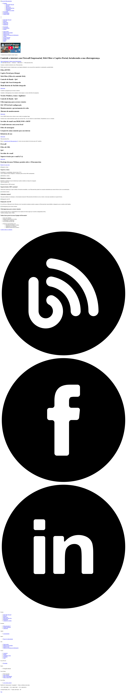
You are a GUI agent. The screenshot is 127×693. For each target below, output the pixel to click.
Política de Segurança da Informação (10, 35)
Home (4, 41)
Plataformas (8, 9)
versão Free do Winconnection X (11, 141)
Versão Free (5, 23)
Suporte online (6, 14)
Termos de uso (6, 33)
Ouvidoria (5, 656)
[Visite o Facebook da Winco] (63, 482)
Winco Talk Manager (7, 676)
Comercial (5, 653)
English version (6, 38)
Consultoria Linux (7, 655)
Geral (4, 658)
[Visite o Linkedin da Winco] (63, 609)
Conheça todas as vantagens (6, 229)
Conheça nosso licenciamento (15, 61)
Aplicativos (5, 628)
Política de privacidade (8, 32)
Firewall (7, 5)
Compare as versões (10, 10)
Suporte (4, 29)
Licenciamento (6, 12)
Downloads (5, 11)
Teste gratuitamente (5, 61)
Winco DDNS (6, 675)
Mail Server (8, 6)
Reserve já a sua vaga (5, 164)
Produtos (5, 3)
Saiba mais (3, 88)
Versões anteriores (7, 627)
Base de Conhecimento (8, 639)
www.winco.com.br (7, 682)
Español (5, 39)
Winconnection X (7, 626)
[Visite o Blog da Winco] (63, 356)
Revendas (5, 663)
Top (1, 691)
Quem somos (6, 31)
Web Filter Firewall (10, 4)
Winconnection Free (10, 8)
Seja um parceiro (6, 37)
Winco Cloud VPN (7, 677)
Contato (4, 36)
